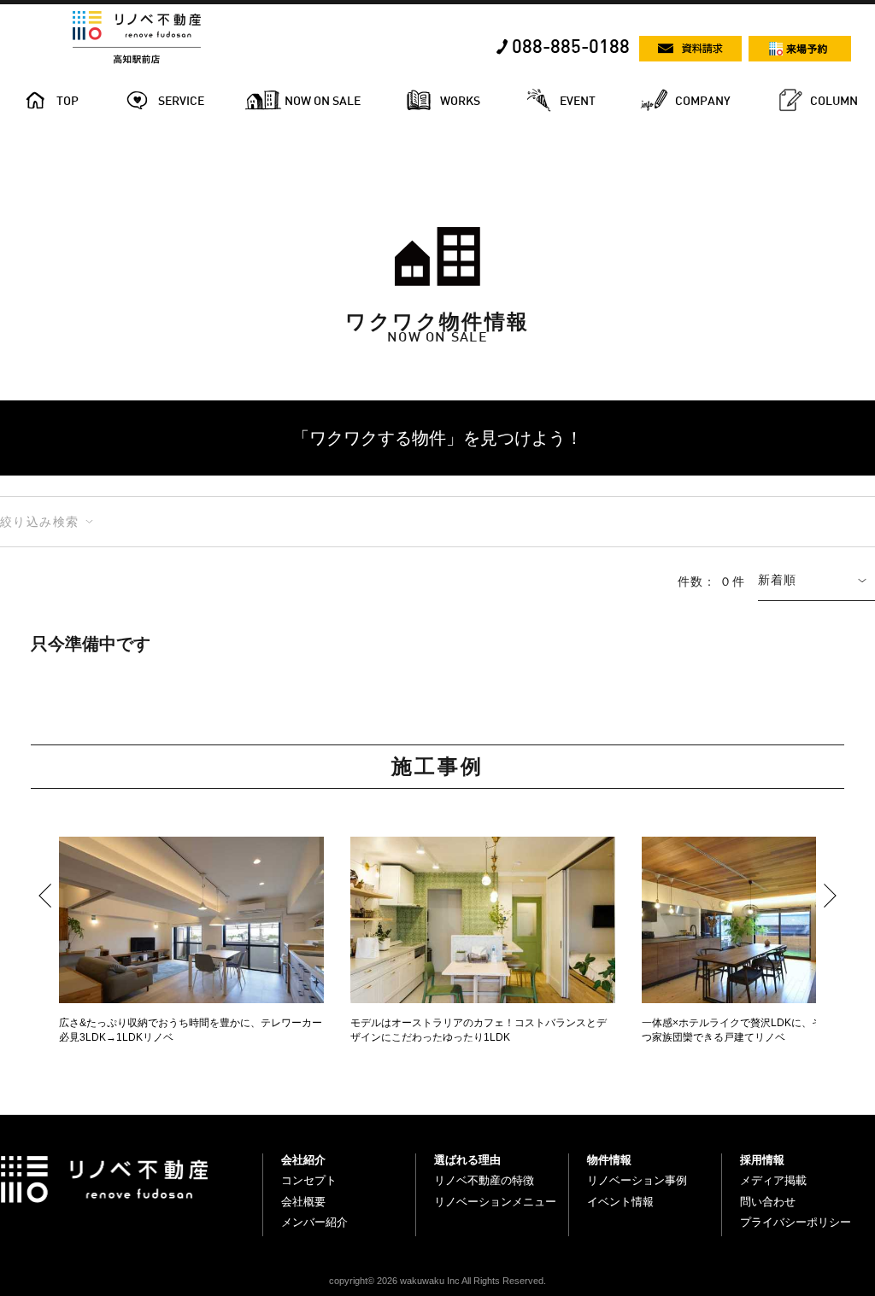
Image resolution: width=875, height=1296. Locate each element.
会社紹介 (303, 1159)
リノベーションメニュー (495, 1201)
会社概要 (303, 1201)
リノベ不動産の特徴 (484, 1180)
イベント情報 (620, 1201)
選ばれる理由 (467, 1159)
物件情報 (609, 1159)
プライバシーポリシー (795, 1222)
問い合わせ (768, 1201)
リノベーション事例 (637, 1180)
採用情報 (762, 1159)
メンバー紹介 (314, 1222)
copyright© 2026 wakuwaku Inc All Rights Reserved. (437, 1281)
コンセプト (309, 1180)
